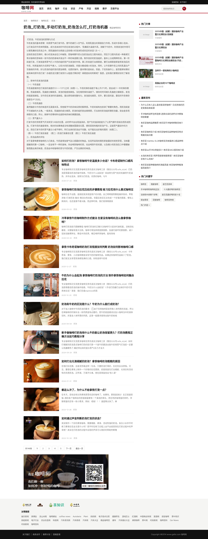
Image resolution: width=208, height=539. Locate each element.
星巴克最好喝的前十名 (171, 194)
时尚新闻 (153, 520)
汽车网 (85, 520)
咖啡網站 (53, 516)
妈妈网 (93, 516)
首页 (41, 8)
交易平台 (115, 8)
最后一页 (79, 448)
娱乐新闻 (25, 516)
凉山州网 (43, 516)
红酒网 (135, 516)
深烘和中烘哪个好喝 (149, 194)
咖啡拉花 (45, 20)
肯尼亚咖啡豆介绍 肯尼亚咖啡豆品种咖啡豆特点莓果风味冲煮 (162, 133)
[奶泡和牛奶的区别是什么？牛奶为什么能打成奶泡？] (41, 313)
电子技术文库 (104, 516)
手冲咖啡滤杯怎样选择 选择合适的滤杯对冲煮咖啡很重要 (162, 115)
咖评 (57, 8)
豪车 (114, 520)
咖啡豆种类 (169, 200)
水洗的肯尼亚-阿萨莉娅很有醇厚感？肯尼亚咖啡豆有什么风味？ (162, 157)
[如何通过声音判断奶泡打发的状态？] (41, 428)
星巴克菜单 (167, 184)
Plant (86, 516)
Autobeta (77, 516)
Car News (174, 520)
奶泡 (53, 20)
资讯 (49, 8)
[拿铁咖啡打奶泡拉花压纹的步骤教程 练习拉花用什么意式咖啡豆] (41, 199)
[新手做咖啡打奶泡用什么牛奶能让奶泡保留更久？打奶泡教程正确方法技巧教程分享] (41, 342)
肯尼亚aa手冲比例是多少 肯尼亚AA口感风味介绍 (162, 150)
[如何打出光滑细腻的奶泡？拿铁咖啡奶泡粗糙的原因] (41, 370)
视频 (97, 8)
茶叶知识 (175, 516)
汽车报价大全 (124, 520)
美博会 (34, 516)
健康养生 (116, 516)
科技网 (55, 520)
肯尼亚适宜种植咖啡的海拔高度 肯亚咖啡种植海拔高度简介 (162, 166)
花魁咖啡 (156, 200)
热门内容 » (145, 205)
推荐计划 (46, 534)
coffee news (64, 516)
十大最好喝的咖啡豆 (172, 189)
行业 (65, 8)
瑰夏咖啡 (154, 184)
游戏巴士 (125, 516)
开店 (89, 8)
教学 (105, 8)
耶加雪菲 (144, 200)
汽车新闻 (76, 520)
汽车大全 (94, 520)
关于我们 (183, 2)
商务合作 (36, 534)
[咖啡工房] (26, 504)
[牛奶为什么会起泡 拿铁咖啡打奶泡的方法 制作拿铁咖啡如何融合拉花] (41, 285)
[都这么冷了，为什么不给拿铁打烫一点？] (41, 399)
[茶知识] (56, 504)
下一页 (68, 448)
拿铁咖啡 (136, 520)
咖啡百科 (163, 520)
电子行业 (35, 520)
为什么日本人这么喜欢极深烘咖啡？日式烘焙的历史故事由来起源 (162, 106)
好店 (73, 8)
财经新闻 (25, 520)
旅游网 (156, 516)
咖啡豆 (143, 184)
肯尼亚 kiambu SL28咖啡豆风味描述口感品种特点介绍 (162, 142)
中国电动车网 (145, 516)
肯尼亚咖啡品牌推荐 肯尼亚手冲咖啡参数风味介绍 (162, 124)
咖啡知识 (34, 20)
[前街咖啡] (40, 504)
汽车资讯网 (65, 520)
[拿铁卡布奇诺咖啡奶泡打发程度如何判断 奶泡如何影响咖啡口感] (41, 256)
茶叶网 (145, 520)
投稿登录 (175, 2)
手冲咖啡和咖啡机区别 (150, 189)
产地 (81, 8)
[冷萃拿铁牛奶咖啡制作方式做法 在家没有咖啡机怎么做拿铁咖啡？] (41, 227)
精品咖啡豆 (105, 520)
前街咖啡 (165, 516)
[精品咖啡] (75, 504)
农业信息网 (45, 520)
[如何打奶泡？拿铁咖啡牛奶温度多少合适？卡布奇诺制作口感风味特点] (41, 170)
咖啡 (27, 8)
